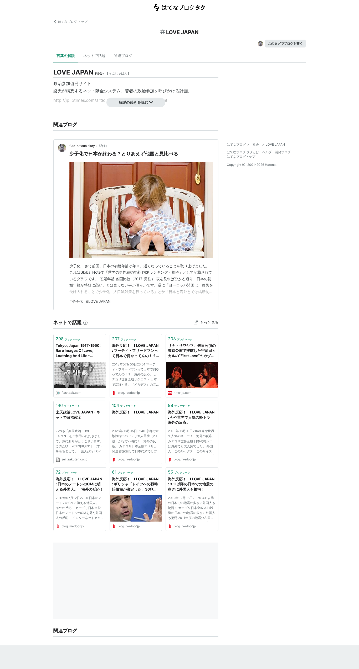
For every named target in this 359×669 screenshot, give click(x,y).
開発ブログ (283, 152)
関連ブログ (123, 55)
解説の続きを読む (133, 102)
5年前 (103, 146)
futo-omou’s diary (82, 146)
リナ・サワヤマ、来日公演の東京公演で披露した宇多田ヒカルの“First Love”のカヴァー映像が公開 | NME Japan (192, 351)
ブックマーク (68, 338)
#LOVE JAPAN (98, 301)
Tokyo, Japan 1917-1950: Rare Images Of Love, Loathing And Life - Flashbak (78, 351)
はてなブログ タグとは (243, 152)
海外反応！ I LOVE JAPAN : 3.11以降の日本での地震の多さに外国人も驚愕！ (192, 484)
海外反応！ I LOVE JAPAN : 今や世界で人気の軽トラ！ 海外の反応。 (192, 417)
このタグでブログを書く (285, 43)
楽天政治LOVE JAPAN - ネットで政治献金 (78, 415)
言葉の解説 (66, 55)
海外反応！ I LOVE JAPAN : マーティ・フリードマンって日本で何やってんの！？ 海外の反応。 (136, 351)
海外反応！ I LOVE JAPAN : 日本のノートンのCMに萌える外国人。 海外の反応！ (80, 484)
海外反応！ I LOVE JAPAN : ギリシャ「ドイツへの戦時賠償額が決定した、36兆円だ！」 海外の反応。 (136, 484)
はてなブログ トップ (72, 22)
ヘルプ (267, 152)
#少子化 (76, 301)
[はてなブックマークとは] (85, 322)
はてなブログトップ (241, 156)
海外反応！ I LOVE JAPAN (136, 412)
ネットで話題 (94, 55)
